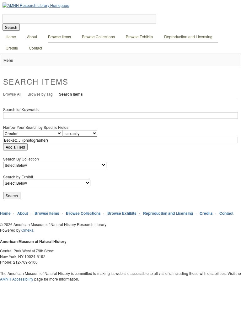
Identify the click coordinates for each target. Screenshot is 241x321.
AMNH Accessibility (16, 279)
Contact (35, 47)
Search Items (71, 94)
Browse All (12, 94)
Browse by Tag (40, 94)
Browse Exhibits (139, 36)
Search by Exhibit (18, 176)
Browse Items (59, 36)
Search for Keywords (21, 109)
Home (11, 36)
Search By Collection (21, 158)
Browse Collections (98, 36)
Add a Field (15, 147)
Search (11, 27)
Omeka (27, 230)
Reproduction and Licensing (188, 36)
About (32, 36)
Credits (12, 47)
